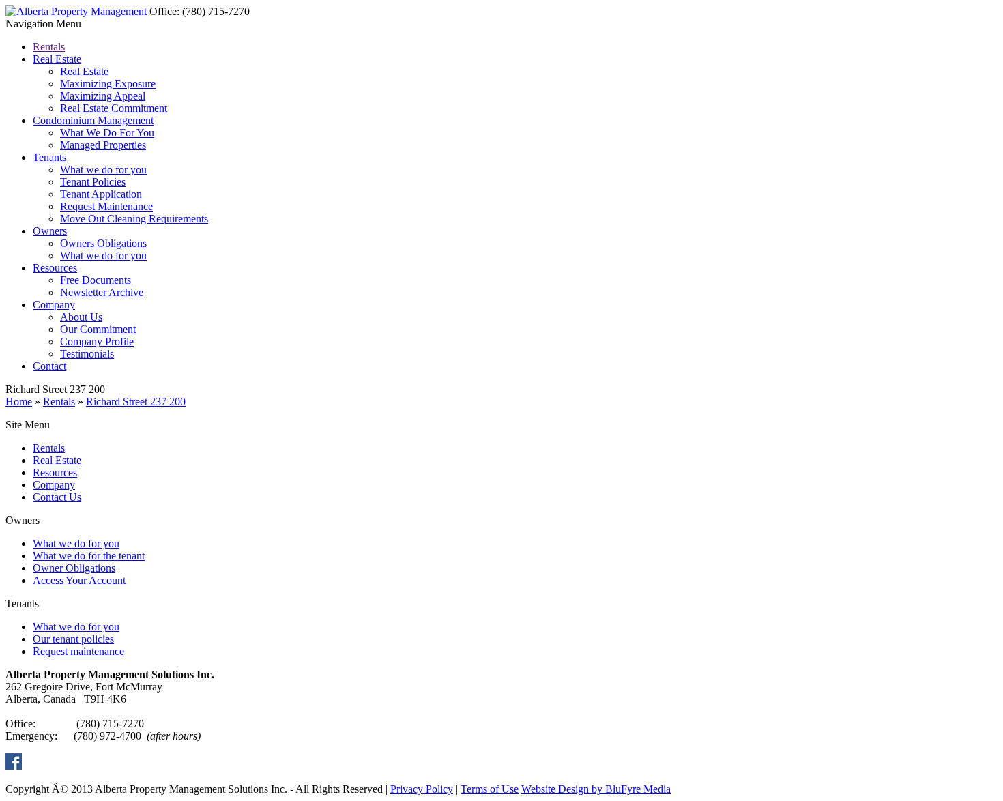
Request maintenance (78, 651)
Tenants (49, 157)
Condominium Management (93, 120)
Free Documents (95, 280)
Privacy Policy (421, 789)
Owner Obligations (74, 568)
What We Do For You (107, 133)
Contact (49, 366)
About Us (81, 317)
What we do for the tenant (89, 556)
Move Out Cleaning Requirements (134, 218)
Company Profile (97, 341)
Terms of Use (490, 789)
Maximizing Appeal (102, 96)
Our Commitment (98, 329)
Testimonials (87, 354)
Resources (55, 268)
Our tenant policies (73, 639)
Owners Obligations (103, 243)
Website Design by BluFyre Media (596, 789)
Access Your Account (79, 580)
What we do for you (103, 169)
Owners (50, 231)
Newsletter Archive (101, 292)
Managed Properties (103, 145)
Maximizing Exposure (108, 83)
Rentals (49, 47)
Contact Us (57, 497)
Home (18, 401)
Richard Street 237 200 (136, 401)
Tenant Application (101, 194)
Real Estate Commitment (113, 108)
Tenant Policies (93, 182)
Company (54, 304)
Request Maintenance (106, 206)
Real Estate (57, 59)
